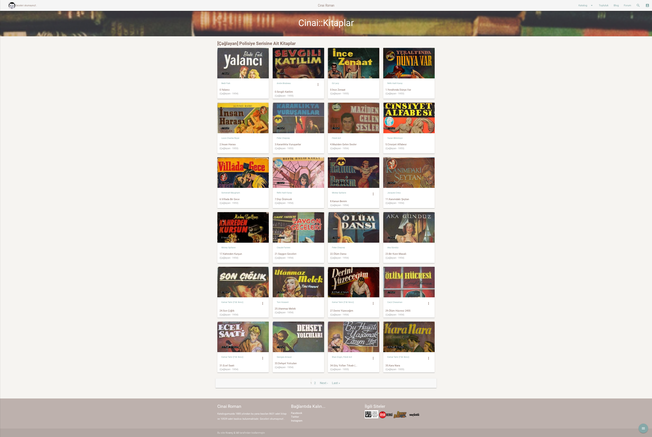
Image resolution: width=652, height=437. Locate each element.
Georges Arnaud (284, 357)
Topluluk (604, 5)
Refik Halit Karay (395, 83)
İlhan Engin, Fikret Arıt (342, 357)
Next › (324, 383)
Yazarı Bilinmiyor (395, 138)
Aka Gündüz (393, 247)
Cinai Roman (326, 5)
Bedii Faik (225, 83)
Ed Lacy (335, 83)
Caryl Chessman (394, 302)
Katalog (586, 5)
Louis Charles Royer (230, 138)
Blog (616, 5)
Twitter (295, 416)
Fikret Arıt (336, 138)
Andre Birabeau (284, 83)
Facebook (296, 413)
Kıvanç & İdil (232, 432)
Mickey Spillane (339, 193)
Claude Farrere (283, 247)
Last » (336, 383)
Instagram (296, 420)
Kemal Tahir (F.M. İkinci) (232, 302)
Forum (627, 5)
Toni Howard (282, 302)
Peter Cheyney (283, 138)
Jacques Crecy (394, 193)
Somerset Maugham (230, 193)
